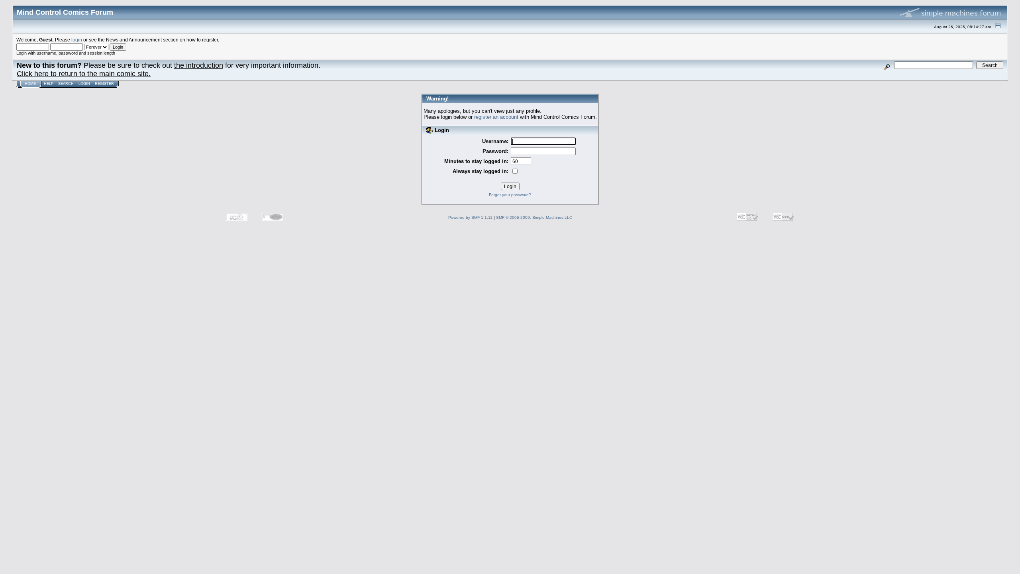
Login (84, 84)
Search (66, 84)
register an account (496, 117)
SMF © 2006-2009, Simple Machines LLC (534, 217)
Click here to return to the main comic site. (84, 74)
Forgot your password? (510, 195)
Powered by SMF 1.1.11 (470, 217)
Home (30, 84)
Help (48, 84)
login (76, 39)
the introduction (198, 65)
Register (104, 84)
